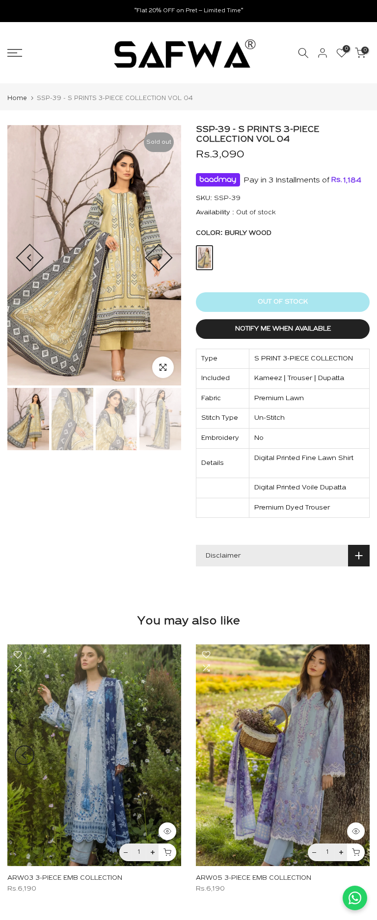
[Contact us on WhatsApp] (355, 898)
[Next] (159, 258)
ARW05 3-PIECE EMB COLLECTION (253, 878)
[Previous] (30, 258)
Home (17, 98)
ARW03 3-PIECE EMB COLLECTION (64, 878)
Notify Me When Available (283, 328)
